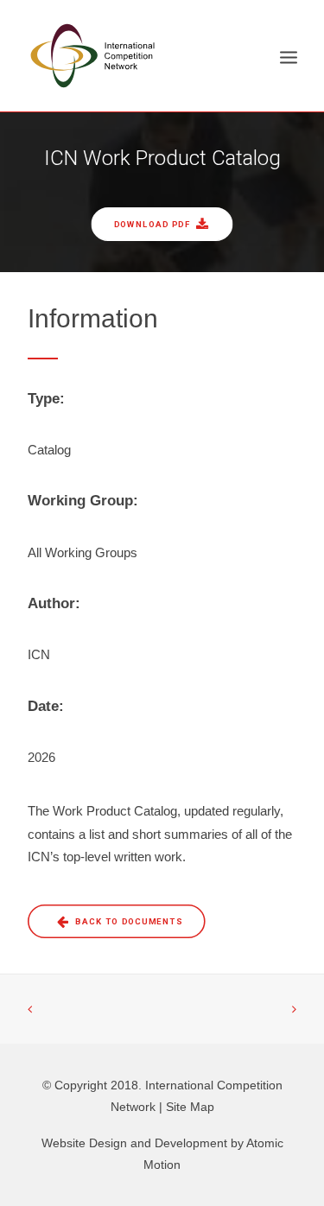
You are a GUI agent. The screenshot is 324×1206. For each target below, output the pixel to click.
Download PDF (152, 224)
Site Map (190, 1107)
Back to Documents (128, 921)
